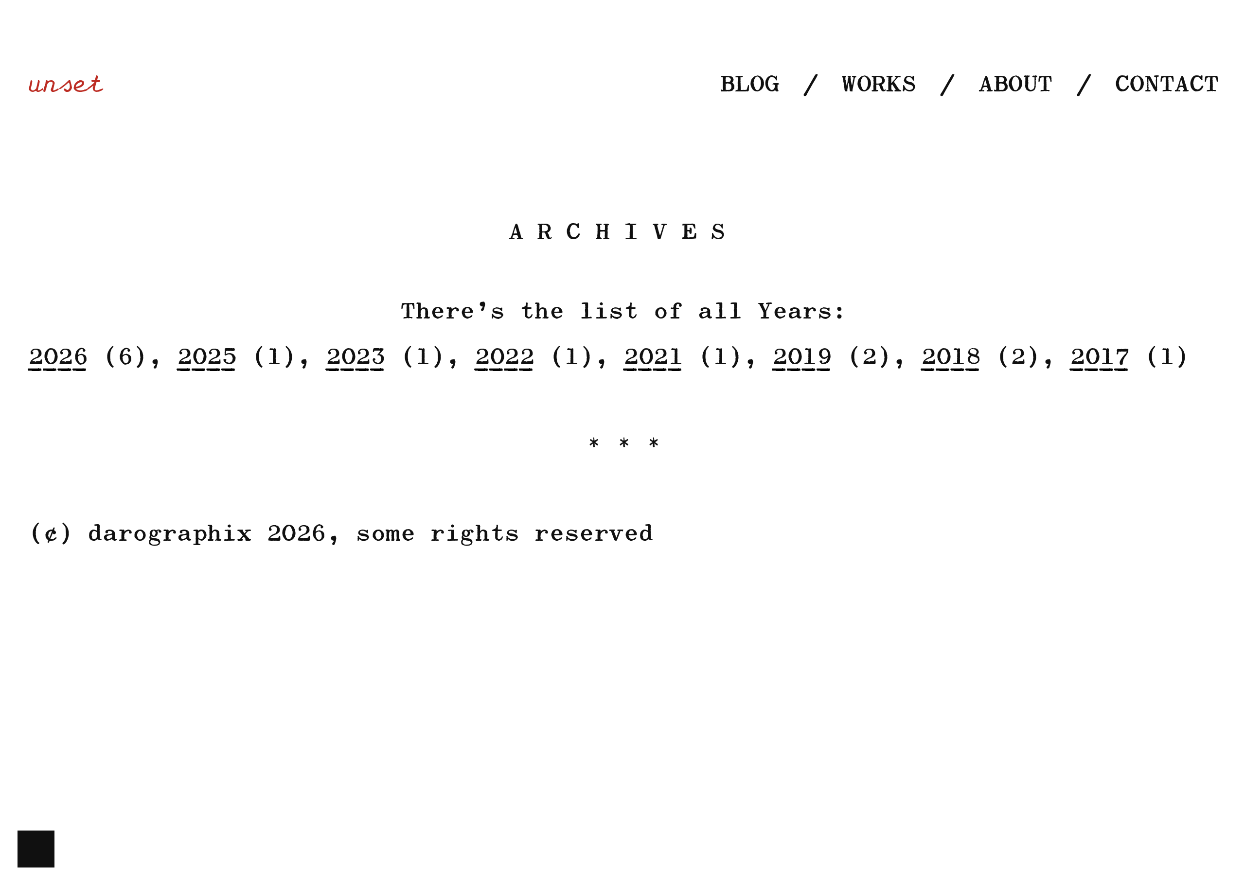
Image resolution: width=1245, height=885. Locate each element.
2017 (1098, 358)
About (1014, 85)
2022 (503, 358)
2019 (801, 358)
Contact (1166, 85)
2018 (949, 358)
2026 (57, 358)
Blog (748, 85)
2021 (652, 358)
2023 (354, 358)
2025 (205, 358)
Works (877, 85)
